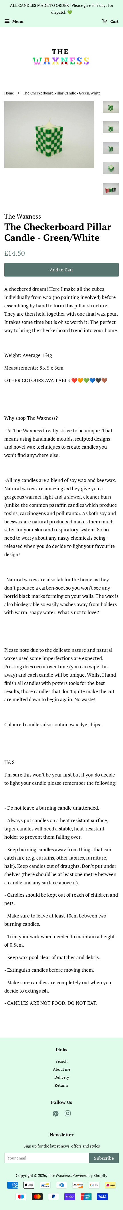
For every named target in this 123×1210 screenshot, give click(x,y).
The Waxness (59, 1175)
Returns (61, 1085)
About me (61, 1069)
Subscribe (104, 1158)
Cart (114, 21)
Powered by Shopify (89, 1175)
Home (9, 93)
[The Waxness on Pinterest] (55, 1114)
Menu (17, 21)
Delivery (61, 1077)
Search (61, 1061)
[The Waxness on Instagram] (67, 1114)
